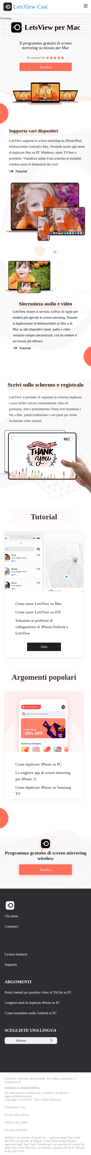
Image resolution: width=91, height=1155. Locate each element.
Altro (43, 647)
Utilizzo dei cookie (16, 1122)
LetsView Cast (30, 6)
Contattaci (11, 926)
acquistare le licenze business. (22, 1087)
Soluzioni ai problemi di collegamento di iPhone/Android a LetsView (41, 626)
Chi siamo (11, 916)
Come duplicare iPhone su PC (38, 764)
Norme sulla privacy (17, 1114)
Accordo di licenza (16, 1130)
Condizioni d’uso (15, 1107)
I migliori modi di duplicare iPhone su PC (32, 1003)
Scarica (45, 67)
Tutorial (21, 171)
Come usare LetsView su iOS (38, 612)
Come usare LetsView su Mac (38, 604)
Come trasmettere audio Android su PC (31, 1013)
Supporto (11, 964)
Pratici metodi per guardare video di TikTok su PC (38, 992)
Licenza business (16, 954)
